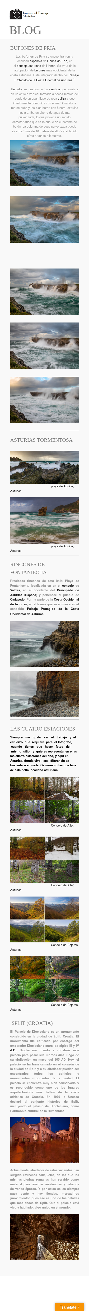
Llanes (50, 65)
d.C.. (15, 1050)
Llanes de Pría (57, 61)
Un (13, 89)
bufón (19, 89)
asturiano (34, 65)
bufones (39, 70)
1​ (74, 79)
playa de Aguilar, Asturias (42, 548)
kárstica (54, 89)
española (36, 61)
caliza (62, 98)
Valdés (15, 590)
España (30, 594)
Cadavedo (17, 599)
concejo (22, 65)
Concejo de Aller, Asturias (42, 827)
